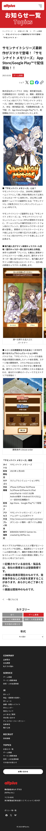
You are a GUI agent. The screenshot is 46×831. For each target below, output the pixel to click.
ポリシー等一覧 (11, 810)
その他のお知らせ (12, 624)
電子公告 (6, 727)
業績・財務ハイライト (11, 704)
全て (12, 614)
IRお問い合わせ (9, 717)
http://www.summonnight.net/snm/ (26, 518)
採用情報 (6, 738)
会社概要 (6, 663)
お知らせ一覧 (8, 749)
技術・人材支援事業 (33, 619)
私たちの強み (8, 666)
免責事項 (6, 724)
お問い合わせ (23, 771)
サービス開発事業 (12, 619)
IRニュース (7, 701)
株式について (8, 711)
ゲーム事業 (18, 75)
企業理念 (6, 659)
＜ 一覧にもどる (10, 599)
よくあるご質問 (9, 714)
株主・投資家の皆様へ (11, 697)
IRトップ (6, 694)
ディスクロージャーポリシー (14, 721)
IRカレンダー (8, 707)
